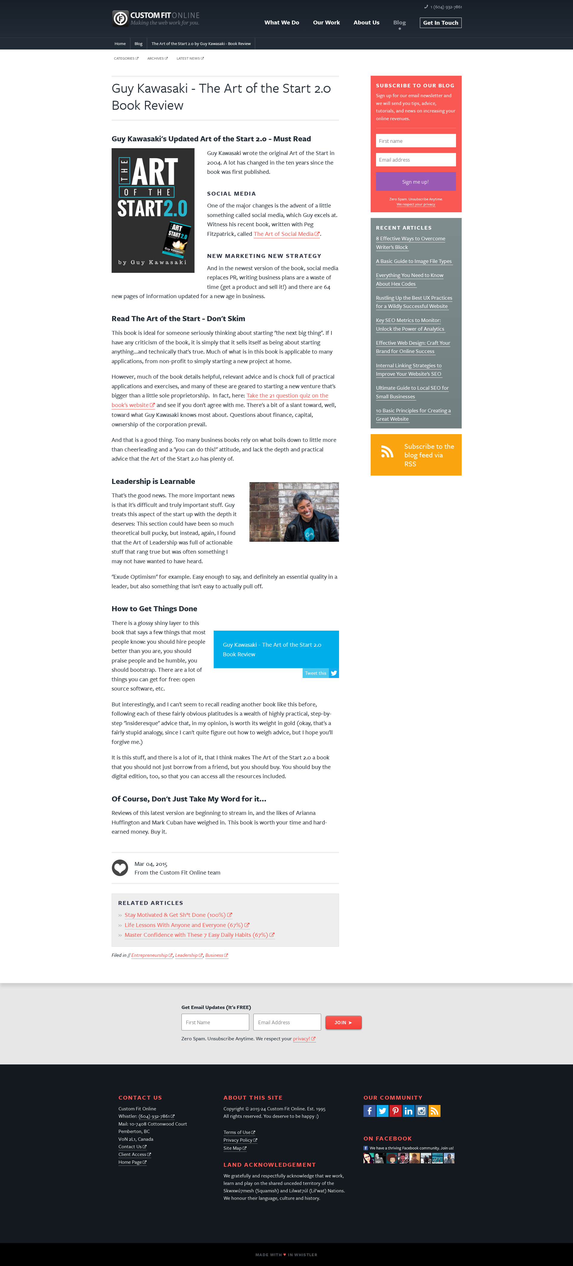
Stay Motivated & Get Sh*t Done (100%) (175, 914)
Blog (399, 22)
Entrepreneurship (149, 955)
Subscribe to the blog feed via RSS (429, 455)
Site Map (233, 1148)
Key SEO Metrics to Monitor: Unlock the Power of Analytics (411, 324)
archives (155, 58)
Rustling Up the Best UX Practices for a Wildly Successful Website (414, 302)
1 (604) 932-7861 (446, 6)
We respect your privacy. (416, 204)
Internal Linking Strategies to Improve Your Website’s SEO (409, 369)
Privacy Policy (238, 1139)
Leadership (186, 955)
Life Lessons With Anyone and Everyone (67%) (184, 924)
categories (124, 58)
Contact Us (130, 1146)
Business (214, 955)
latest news (188, 58)
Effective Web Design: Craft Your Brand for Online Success (413, 347)
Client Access (132, 1154)
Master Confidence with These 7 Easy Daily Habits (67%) (196, 934)
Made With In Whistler (286, 1255)
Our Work (326, 22)
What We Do (281, 22)
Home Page (130, 1162)
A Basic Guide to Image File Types (414, 261)
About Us (367, 22)
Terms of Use (237, 1132)
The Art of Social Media (283, 233)
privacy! (301, 1038)
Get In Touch (440, 22)
